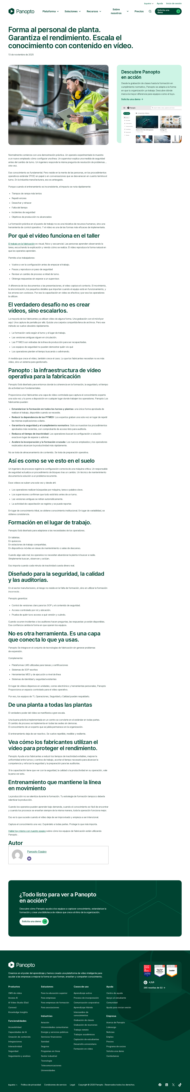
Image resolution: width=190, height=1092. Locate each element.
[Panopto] (21, 11)
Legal (72, 1085)
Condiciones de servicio (55, 1085)
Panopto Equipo (37, 851)
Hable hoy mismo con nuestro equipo (27, 831)
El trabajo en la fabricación (21, 243)
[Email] (29, 858)
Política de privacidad (31, 1085)
